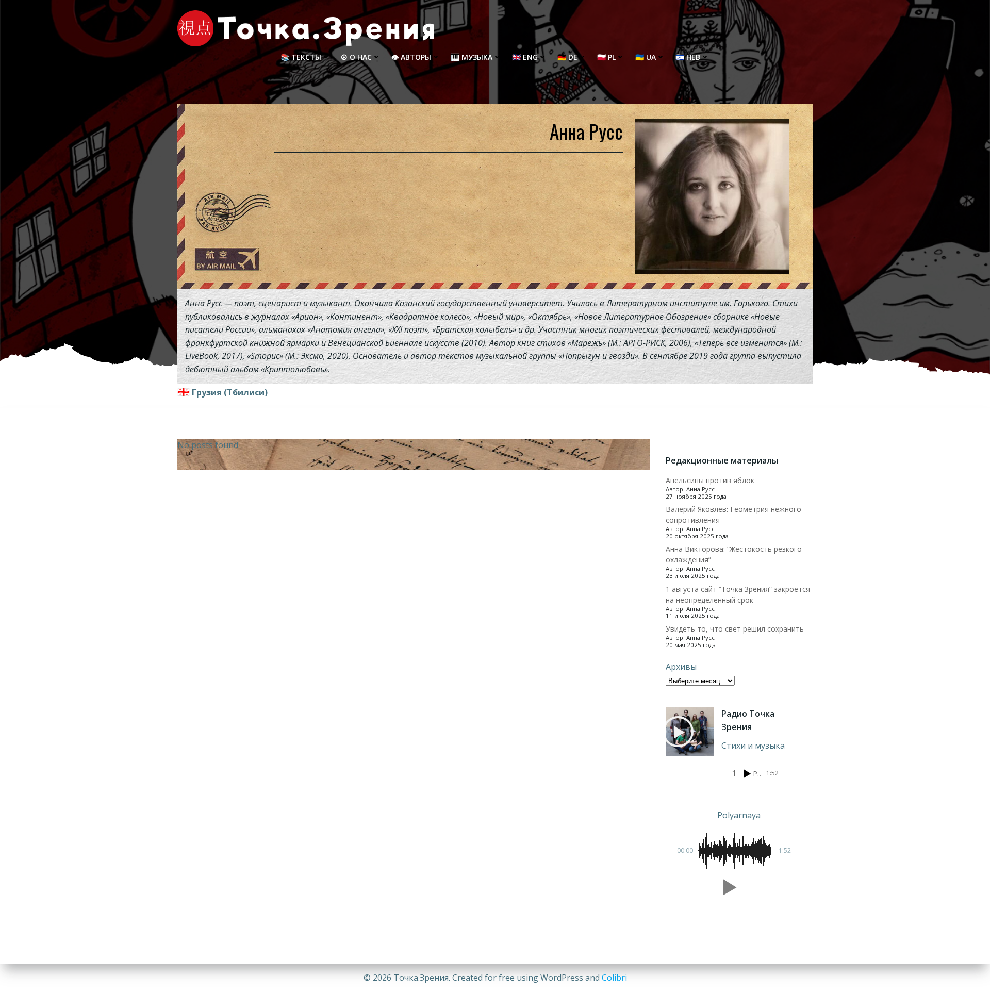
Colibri (614, 977)
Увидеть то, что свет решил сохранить (735, 629)
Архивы (681, 666)
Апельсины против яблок (710, 480)
